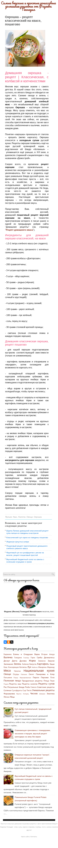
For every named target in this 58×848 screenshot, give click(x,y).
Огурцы (16, 674)
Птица (46, 681)
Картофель (43, 664)
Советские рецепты (45, 687)
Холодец (26, 694)
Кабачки (25, 664)
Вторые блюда (47, 654)
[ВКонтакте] (5, 642)
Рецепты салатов (29, 684)
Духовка (23, 661)
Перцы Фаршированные (22, 677)
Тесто (29, 690)
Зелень (17, 664)
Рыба (27, 687)
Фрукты (18, 694)
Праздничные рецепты (32, 681)
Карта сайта (25, 836)
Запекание (8, 664)
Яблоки (6, 697)
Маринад (50, 667)
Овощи (30, 517)
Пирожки (45, 677)
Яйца (12, 697)
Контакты (34, 836)
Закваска (41, 661)
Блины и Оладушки (23, 654)
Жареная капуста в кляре (17, 542)
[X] (11, 642)
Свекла (33, 687)
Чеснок (33, 693)
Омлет (31, 674)
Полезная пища (12, 680)
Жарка (32, 660)
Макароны (42, 667)
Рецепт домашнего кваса (19, 230)
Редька (6, 684)
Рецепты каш (15, 684)
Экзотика (50, 694)
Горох (33, 658)
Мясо (7, 670)
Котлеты (23, 667)
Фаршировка (9, 694)
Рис (5, 687)
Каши (52, 664)
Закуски (51, 661)
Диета (14, 661)
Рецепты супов (46, 684)
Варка (37, 654)
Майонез (35, 667)
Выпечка (8, 657)
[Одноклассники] (8, 642)
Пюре (52, 681)
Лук (29, 667)
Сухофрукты (17, 690)
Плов (52, 678)
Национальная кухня (39, 670)
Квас (15, 517)
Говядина (18, 658)
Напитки (21, 517)
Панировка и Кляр (45, 674)
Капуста (32, 664)
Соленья (7, 690)
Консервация (13, 667)
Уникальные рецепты (43, 690)
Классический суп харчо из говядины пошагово (27, 537)
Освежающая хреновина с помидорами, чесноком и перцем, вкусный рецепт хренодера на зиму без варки (33, 733)
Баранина (7, 654)
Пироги (36, 677)
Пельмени (8, 678)
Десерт (7, 661)
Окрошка (38, 517)
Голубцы (26, 657)
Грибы (39, 657)
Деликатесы (49, 657)
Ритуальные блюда (15, 687)
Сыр (24, 690)
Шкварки (42, 694)
